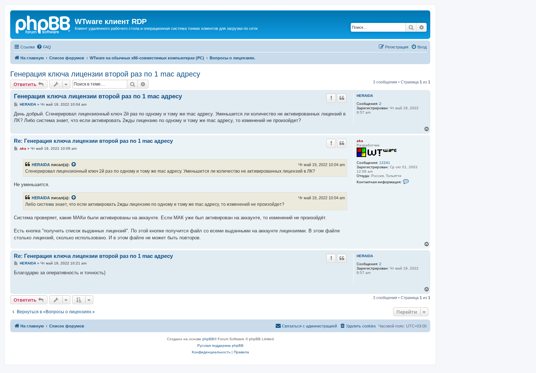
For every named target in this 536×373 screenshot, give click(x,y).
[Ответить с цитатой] (341, 98)
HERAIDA (365, 96)
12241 (384, 163)
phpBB (208, 339)
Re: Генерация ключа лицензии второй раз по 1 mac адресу (93, 141)
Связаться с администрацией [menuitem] (309, 326)
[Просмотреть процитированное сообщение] (74, 164)
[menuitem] (43, 47)
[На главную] (43, 23)
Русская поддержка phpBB (220, 345)
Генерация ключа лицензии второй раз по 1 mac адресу (105, 74)
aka (360, 141)
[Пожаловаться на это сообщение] (331, 98)
